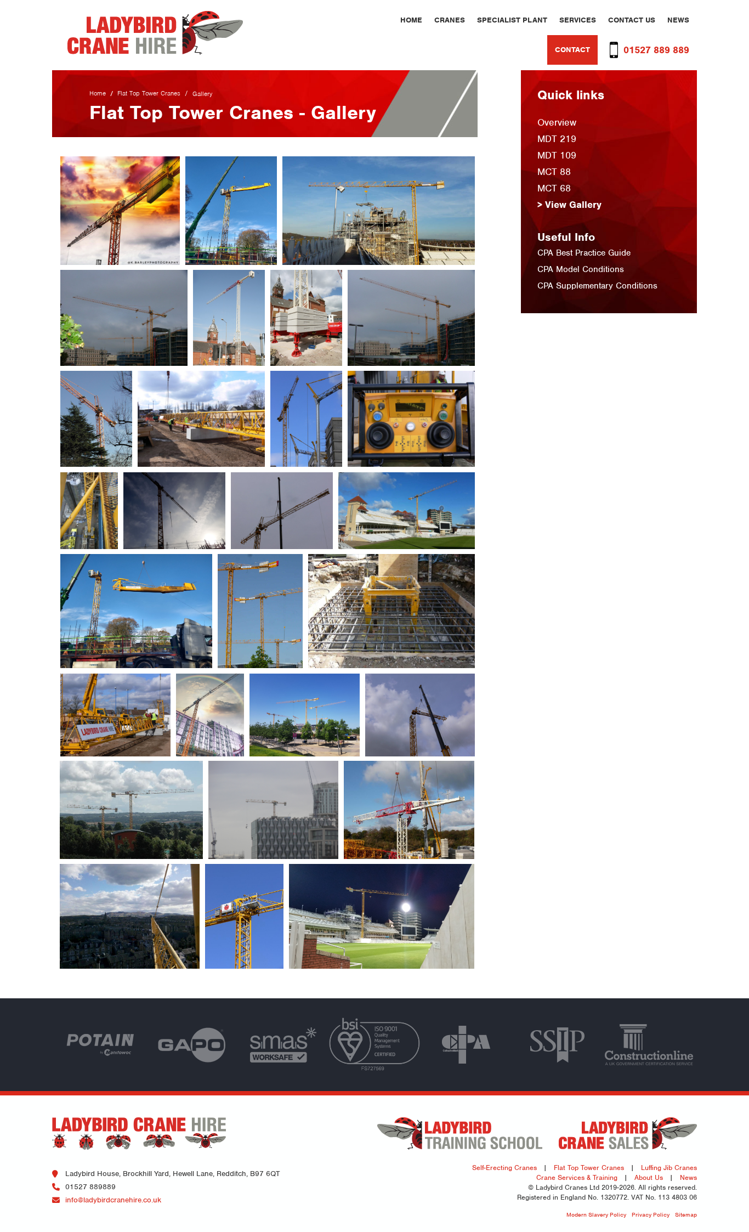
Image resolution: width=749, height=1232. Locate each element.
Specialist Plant (512, 20)
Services (577, 20)
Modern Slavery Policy (596, 1214)
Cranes (449, 20)
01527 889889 (90, 1186)
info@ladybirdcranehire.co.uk (113, 1200)
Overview (556, 122)
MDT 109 (556, 155)
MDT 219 (556, 138)
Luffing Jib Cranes (669, 1167)
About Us (648, 1177)
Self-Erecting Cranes (504, 1167)
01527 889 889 (656, 50)
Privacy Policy (650, 1214)
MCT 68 (554, 188)
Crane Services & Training (576, 1177)
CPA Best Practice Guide (584, 252)
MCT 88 (554, 171)
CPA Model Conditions (580, 269)
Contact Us (631, 20)
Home (411, 20)
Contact (572, 49)
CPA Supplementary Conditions (597, 285)
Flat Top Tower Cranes (148, 93)
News (678, 20)
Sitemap (686, 1214)
